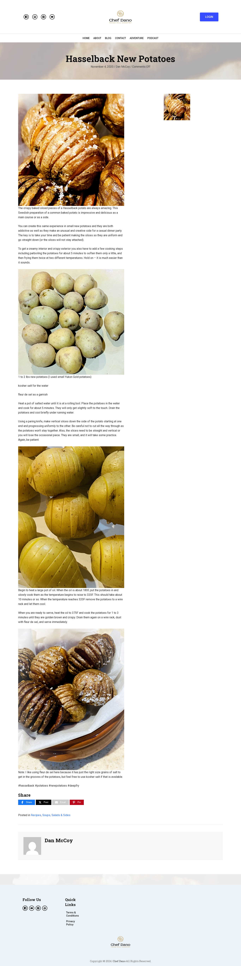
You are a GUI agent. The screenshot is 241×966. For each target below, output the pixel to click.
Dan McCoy (123, 66)
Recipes (36, 815)
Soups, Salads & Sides (56, 815)
